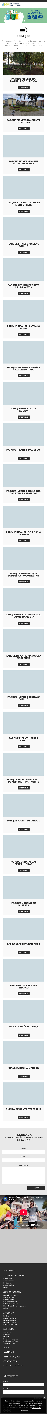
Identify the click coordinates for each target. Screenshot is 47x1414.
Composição (7, 1279)
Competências (8, 1281)
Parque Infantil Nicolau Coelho (23, 698)
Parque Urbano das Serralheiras (23, 863)
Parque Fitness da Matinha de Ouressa (23, 80)
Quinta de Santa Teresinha (23, 1109)
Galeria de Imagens (10, 1324)
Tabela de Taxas (9, 1343)
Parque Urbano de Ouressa (23, 904)
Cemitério (6, 1334)
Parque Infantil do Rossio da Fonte (23, 533)
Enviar (36, 1188)
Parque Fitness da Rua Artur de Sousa (23, 162)
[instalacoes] (23, 1246)
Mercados (6, 1337)
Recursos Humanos (10, 1302)
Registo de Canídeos (10, 1341)
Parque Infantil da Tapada (23, 410)
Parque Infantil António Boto (23, 327)
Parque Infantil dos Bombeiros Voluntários (23, 574)
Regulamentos (8, 1299)
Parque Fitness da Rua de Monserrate (23, 204)
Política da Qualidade (10, 1304)
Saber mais (23, 87)
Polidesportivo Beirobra (23, 944)
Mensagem (23, 1165)
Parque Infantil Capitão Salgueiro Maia (23, 368)
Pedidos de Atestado (10, 1339)
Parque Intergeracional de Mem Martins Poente (23, 780)
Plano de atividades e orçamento (14, 1306)
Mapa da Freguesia (9, 1320)
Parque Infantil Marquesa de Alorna (23, 657)
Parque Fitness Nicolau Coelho (23, 245)
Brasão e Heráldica (9, 1318)
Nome (23, 1148)
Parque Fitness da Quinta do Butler (23, 121)
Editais (5, 1287)
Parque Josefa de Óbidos (23, 821)
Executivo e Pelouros (10, 1295)
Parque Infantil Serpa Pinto (23, 739)
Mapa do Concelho (9, 1322)
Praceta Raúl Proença (23, 1027)
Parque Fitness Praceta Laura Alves (23, 286)
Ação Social (7, 1332)
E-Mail (23, 1157)
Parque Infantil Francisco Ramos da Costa (23, 616)
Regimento (7, 1283)
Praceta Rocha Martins (23, 1068)
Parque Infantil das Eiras (23, 450)
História (6, 1316)
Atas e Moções (8, 1285)
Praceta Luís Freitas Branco (23, 986)
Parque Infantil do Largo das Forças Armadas (23, 492)
